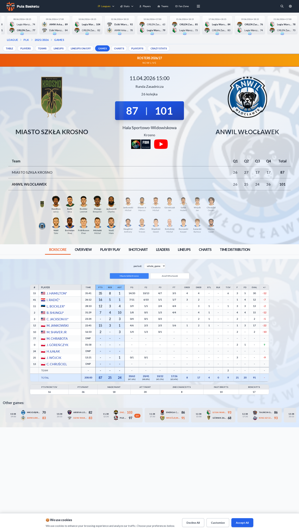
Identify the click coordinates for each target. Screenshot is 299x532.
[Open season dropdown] (31, 39)
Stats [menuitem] (127, 6)
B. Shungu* (55, 312)
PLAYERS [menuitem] (25, 48)
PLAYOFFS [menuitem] (137, 48)
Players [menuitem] (147, 6)
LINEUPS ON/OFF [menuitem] (81, 48)
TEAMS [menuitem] (42, 48)
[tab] (58, 249)
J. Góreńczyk (57, 345)
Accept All (242, 522)
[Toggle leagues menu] (113, 6)
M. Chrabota (56, 338)
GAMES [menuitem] (102, 48)
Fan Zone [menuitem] (184, 6)
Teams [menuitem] (164, 6)
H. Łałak (53, 351)
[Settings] (290, 6)
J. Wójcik (53, 357)
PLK (26, 39)
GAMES (59, 39)
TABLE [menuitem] (9, 48)
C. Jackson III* (57, 319)
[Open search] (282, 6)
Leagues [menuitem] (106, 6)
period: (138, 266)
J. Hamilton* (56, 293)
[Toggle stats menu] (132, 6)
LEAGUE (12, 39)
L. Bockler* (55, 306)
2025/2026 (42, 39)
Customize (218, 522)
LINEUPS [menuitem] (59, 48)
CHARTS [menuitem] (119, 48)
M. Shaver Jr (56, 332)
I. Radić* (53, 300)
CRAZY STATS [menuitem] (159, 48)
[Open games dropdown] (51, 39)
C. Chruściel (56, 364)
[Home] (22, 6)
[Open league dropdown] (20, 39)
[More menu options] (198, 6)
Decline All (193, 522)
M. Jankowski (57, 325)
